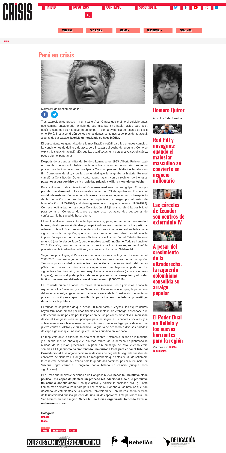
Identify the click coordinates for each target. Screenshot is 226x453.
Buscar (88, 15)
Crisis (72, 430)
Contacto (113, 8)
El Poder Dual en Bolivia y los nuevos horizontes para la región (168, 329)
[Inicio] (19, 11)
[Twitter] (54, 114)
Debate (124, 30)
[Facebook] (44, 114)
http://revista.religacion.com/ (180, 443)
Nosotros (81, 8)
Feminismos (159, 351)
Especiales (185, 30)
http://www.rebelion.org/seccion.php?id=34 (133, 443)
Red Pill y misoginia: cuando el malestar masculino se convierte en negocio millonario (167, 160)
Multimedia (153, 30)
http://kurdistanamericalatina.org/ (65, 443)
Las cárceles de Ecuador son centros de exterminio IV (169, 213)
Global (44, 421)
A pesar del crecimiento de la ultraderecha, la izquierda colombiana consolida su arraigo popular (167, 270)
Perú (45, 430)
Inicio (51, 8)
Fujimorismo (59, 430)
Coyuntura (96, 30)
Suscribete (148, 8)
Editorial (67, 30)
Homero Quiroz (169, 110)
